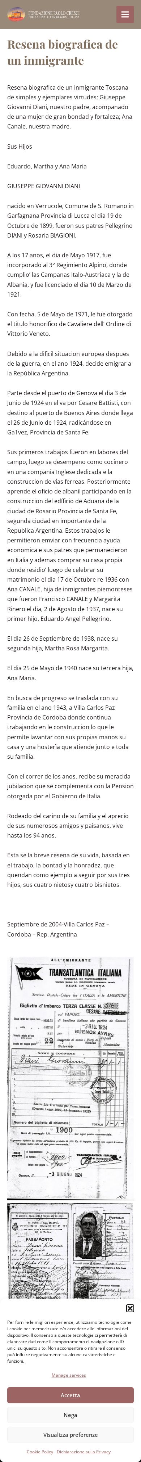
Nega (70, 1414)
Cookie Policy (40, 1452)
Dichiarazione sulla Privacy (84, 1452)
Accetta (70, 1395)
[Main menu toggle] (125, 14)
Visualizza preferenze (70, 1434)
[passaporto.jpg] (70, 1257)
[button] (130, 1308)
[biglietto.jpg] (70, 1078)
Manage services (69, 1375)
